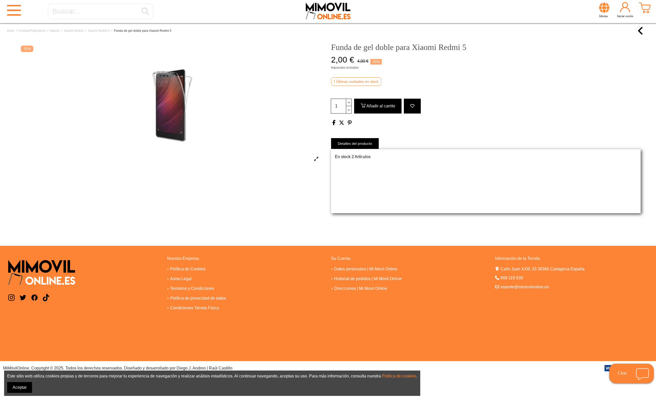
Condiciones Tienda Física (194, 308)
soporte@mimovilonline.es (524, 287)
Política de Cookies (188, 269)
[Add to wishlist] (412, 106)
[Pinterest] (350, 123)
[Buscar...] (145, 11)
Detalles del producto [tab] (355, 143)
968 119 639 (511, 278)
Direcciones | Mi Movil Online (360, 288)
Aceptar (20, 387)
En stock (343, 157)
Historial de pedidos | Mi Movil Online (368, 278)
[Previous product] (641, 33)
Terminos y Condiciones (192, 288)
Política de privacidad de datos (198, 298)
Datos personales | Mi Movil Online (365, 269)
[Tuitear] (341, 123)
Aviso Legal (181, 278)
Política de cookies (399, 376)
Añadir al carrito (380, 106)
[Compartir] (334, 123)
